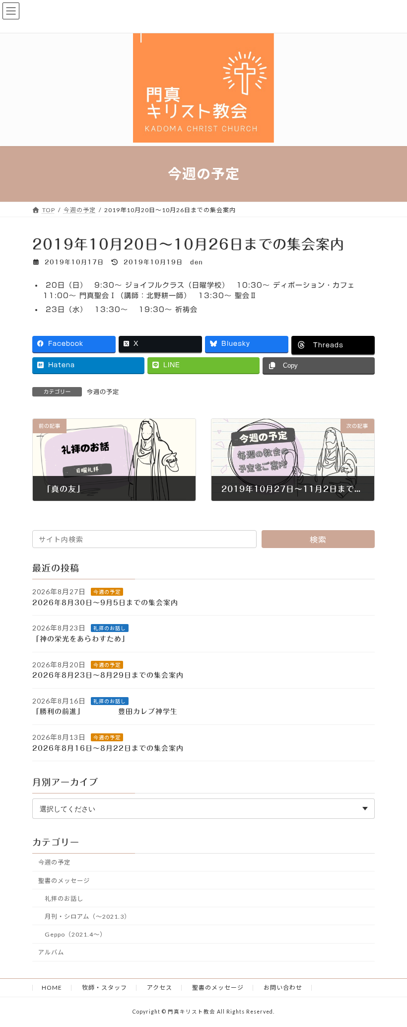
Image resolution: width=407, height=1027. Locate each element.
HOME (52, 987)
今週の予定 (103, 392)
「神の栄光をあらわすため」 (86, 638)
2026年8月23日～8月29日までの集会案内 (108, 675)
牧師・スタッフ (104, 987)
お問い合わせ (283, 987)
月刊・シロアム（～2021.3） (88, 916)
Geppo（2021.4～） (75, 934)
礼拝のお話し (109, 628)
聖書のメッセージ (64, 880)
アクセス (159, 987)
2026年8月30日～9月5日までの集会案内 (105, 602)
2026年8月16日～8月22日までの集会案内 (108, 747)
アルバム (51, 952)
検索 (318, 539)
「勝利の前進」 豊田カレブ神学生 (112, 711)
